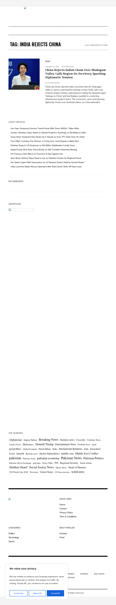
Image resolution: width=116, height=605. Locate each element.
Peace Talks (47, 462)
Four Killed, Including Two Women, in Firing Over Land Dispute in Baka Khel (45, 141)
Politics (11, 533)
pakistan (15, 458)
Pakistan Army (29, 458)
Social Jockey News (41, 467)
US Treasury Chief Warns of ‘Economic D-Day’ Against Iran (37, 154)
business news (67, 439)
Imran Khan (45, 448)
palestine (37, 462)
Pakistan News (71, 458)
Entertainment (68, 574)
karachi (20, 453)
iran (86, 448)
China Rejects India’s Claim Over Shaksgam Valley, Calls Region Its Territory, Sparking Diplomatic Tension (75, 73)
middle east (67, 453)
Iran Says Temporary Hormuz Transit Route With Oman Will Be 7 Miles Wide (45, 128)
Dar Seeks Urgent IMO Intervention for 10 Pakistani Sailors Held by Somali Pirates (47, 162)
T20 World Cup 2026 (18, 472)
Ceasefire (80, 439)
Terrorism (34, 472)
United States (46, 472)
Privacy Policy (66, 512)
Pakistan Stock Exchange (20, 462)
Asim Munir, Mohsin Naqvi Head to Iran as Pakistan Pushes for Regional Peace (46, 158)
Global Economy (30, 449)
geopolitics (15, 448)
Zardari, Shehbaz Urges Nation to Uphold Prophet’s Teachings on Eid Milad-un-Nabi (48, 132)
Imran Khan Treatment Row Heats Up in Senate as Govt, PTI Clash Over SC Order (48, 137)
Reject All (37, 593)
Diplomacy (28, 444)
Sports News (61, 467)
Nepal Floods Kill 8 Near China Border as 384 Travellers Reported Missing (44, 149)
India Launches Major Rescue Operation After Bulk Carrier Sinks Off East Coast (46, 166)
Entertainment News (65, 444)
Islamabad (95, 448)
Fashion (63, 533)
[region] (37, 581)
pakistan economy (48, 458)
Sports (11, 541)
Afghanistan (15, 439)
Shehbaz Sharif (18, 467)
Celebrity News (94, 439)
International (68, 67)
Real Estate (99, 574)
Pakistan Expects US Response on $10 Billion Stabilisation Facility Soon (43, 145)
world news (77, 472)
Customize (18, 593)
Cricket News (15, 444)
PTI (56, 462)
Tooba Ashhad (54, 83)
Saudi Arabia (86, 462)
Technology (13, 537)
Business (84, 574)
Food (62, 537)
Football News (84, 444)
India (54, 448)
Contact (63, 508)
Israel (12, 453)
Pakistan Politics (93, 458)
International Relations (70, 448)
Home (86, 45)
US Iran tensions (62, 472)
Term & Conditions (68, 516)
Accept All (55, 593)
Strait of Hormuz (77, 467)
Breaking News (48, 439)
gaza (94, 444)
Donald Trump (44, 444)
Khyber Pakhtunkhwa (49, 453)
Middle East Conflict (86, 453)
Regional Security (69, 462)
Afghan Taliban (30, 439)
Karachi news (32, 453)
